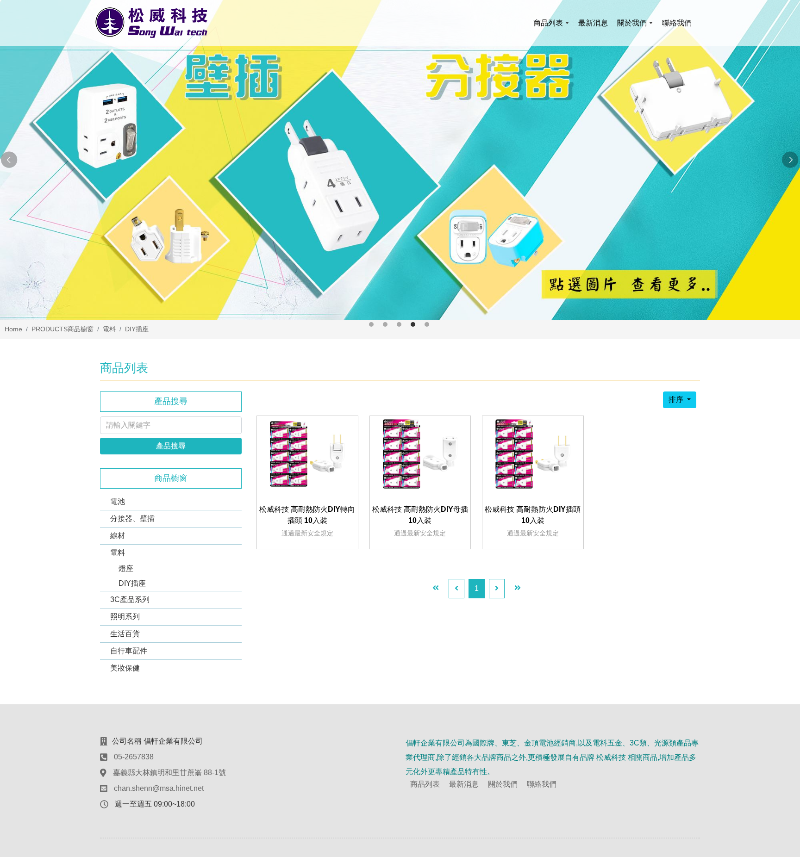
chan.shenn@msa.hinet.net (159, 788)
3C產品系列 (130, 599)
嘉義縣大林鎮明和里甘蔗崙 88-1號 (169, 772)
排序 (677, 400)
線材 (117, 536)
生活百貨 (125, 634)
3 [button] (399, 324)
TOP (772, 734)
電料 (117, 553)
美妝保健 (125, 668)
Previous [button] (9, 160)
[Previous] (456, 588)
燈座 (126, 568)
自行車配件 (128, 651)
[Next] (497, 588)
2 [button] (385, 324)
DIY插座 (132, 583)
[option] (400, 160)
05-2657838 (134, 757)
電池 (117, 501)
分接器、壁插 (132, 518)
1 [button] (371, 324)
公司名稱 (127, 741)
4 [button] (413, 324)
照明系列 (125, 617)
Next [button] (790, 160)
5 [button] (427, 324)
